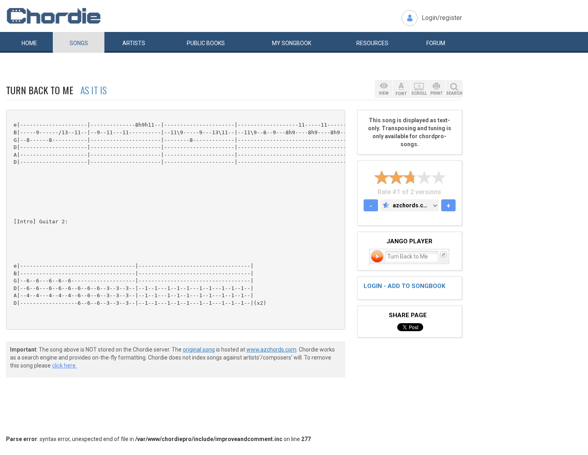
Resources (372, 43)
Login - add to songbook (404, 286)
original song (199, 349)
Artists (133, 43)
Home (29, 43)
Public (206, 43)
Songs (79, 43)
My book (291, 43)
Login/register (442, 18)
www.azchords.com (271, 349)
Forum (435, 43)
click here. (64, 365)
